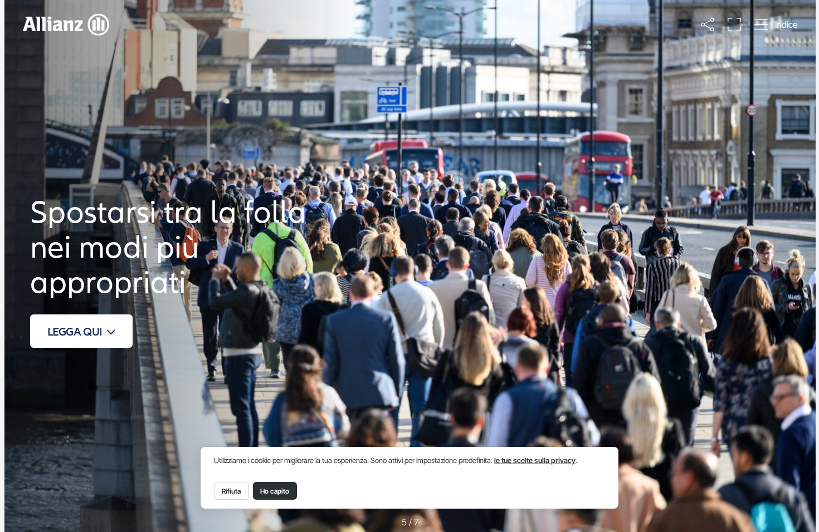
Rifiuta (231, 491)
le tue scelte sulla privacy (535, 460)
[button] (707, 24)
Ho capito (274, 491)
